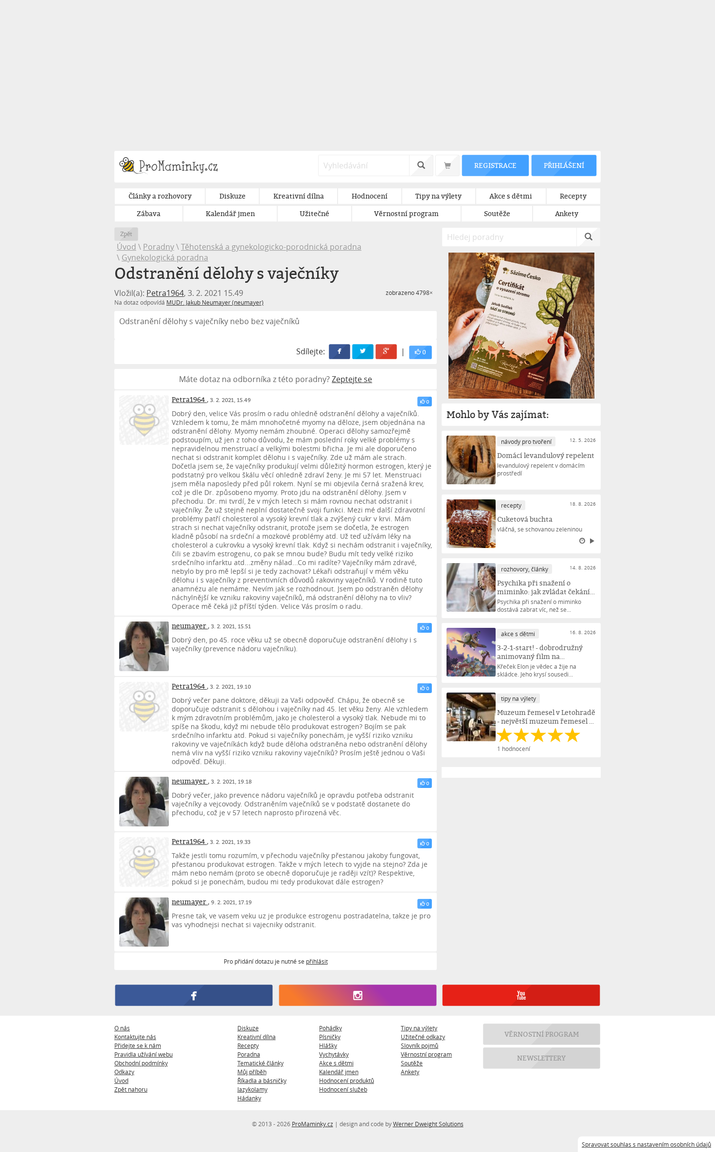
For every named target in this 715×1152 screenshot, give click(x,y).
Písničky (329, 1037)
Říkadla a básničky (261, 1080)
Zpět (126, 234)
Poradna (248, 1054)
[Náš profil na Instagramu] (357, 995)
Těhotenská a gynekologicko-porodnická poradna (271, 246)
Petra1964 (165, 293)
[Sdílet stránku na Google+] (386, 351)
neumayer (190, 625)
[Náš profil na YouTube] (521, 995)
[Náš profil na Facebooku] (193, 995)
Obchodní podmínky (141, 1063)
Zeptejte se (352, 379)
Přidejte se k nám (137, 1045)
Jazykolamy (252, 1089)
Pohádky (330, 1028)
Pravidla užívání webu (143, 1054)
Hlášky (328, 1045)
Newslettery (542, 1058)
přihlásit (317, 961)
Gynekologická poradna (165, 257)
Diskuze (248, 1028)
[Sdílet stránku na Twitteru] (363, 351)
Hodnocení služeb (343, 1089)
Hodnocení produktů (346, 1080)
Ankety (410, 1072)
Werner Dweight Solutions (428, 1124)
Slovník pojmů (419, 1045)
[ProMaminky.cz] (173, 167)
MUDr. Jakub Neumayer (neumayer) (215, 302)
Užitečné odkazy (423, 1037)
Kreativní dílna (256, 1037)
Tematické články (260, 1063)
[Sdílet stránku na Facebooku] (340, 351)
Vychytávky (334, 1054)
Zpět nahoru (130, 1089)
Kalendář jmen (338, 1072)
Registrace (495, 165)
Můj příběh (252, 1072)
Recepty (248, 1045)
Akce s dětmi (336, 1063)
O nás (122, 1028)
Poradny (158, 246)
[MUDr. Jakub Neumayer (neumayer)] (144, 646)
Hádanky (249, 1098)
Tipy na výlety (419, 1028)
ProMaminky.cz (312, 1124)
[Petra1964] (144, 420)
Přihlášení (564, 165)
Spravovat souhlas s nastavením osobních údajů (646, 1144)
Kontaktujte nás (135, 1037)
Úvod (126, 246)
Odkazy (124, 1072)
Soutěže (412, 1063)
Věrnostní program (426, 1054)
